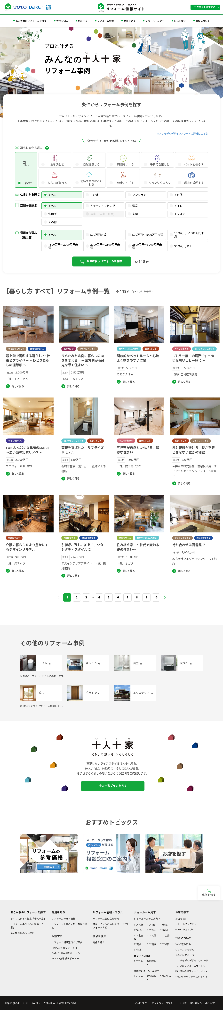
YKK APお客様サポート (64, 958)
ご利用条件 (141, 1002)
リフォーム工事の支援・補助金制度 (69, 925)
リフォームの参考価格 (63, 918)
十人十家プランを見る (113, 786)
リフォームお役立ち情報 (106, 918)
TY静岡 (164, 930)
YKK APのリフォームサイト (190, 976)
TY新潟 (138, 930)
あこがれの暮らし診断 (22, 932)
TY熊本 (138, 949)
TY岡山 (138, 944)
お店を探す (181, 918)
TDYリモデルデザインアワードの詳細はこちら (182, 133)
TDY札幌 (138, 924)
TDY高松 (151, 944)
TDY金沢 (151, 930)
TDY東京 (151, 924)
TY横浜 (164, 924)
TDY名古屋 (138, 937)
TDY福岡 (164, 944)
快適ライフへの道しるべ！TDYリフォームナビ (110, 925)
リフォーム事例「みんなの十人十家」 (28, 925)
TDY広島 (164, 935)
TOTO (137, 961)
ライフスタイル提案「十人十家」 (28, 918)
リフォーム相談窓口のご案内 (67, 942)
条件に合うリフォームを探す (104, 261)
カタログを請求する (204, 7)
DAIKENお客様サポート (64, 953)
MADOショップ (183, 929)
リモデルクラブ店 (184, 924)
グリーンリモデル (184, 949)
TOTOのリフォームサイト (189, 965)
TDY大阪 (151, 935)
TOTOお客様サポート (63, 947)
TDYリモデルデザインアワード (191, 960)
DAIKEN (151, 961)
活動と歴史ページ (184, 955)
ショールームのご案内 (146, 918)
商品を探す (99, 942)
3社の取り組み (183, 944)
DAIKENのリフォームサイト (190, 971)
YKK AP (164, 975)
